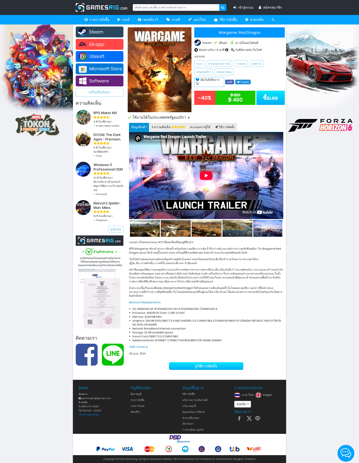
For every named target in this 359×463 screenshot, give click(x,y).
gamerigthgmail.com (96, 398)
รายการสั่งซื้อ (99, 20)
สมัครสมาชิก (272, 7)
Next (283, 227)
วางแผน (241, 64)
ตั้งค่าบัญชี (136, 394)
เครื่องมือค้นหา (100, 92)
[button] (206, 117)
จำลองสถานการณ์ (219, 64)
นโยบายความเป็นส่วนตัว (195, 400)
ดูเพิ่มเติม (115, 229)
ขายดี (176, 20)
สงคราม (256, 64)
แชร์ (229, 82)
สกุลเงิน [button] (241, 404)
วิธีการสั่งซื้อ (228, 20)
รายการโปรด (137, 406)
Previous (129, 227)
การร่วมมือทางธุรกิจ (193, 430)
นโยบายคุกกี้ (189, 406)
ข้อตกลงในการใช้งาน (193, 412)
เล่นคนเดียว (203, 72)
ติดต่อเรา (83, 394)
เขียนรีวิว (135, 412)
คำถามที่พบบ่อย (190, 418)
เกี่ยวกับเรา (188, 424)
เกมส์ (126, 20)
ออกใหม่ (200, 20)
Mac (199, 64)
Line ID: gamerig (88, 414)
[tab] (139, 127)
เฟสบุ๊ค (84, 402)
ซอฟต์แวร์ (150, 20)
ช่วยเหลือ (257, 20)
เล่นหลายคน (224, 72)
